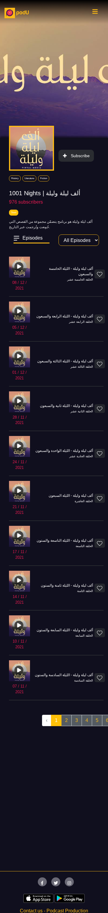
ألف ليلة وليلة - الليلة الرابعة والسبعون (64, 316)
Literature (29, 178)
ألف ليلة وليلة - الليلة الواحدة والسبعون (64, 451)
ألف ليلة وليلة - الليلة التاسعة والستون (65, 540)
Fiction (43, 178)
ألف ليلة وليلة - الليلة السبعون (71, 495)
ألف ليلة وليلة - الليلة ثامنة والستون (67, 585)
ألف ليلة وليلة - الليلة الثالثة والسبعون (65, 361)
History (15, 178)
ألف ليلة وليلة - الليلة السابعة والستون (65, 630)
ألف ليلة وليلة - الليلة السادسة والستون (64, 675)
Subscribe (80, 155)
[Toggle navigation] (95, 13)
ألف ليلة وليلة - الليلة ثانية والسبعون (66, 406)
